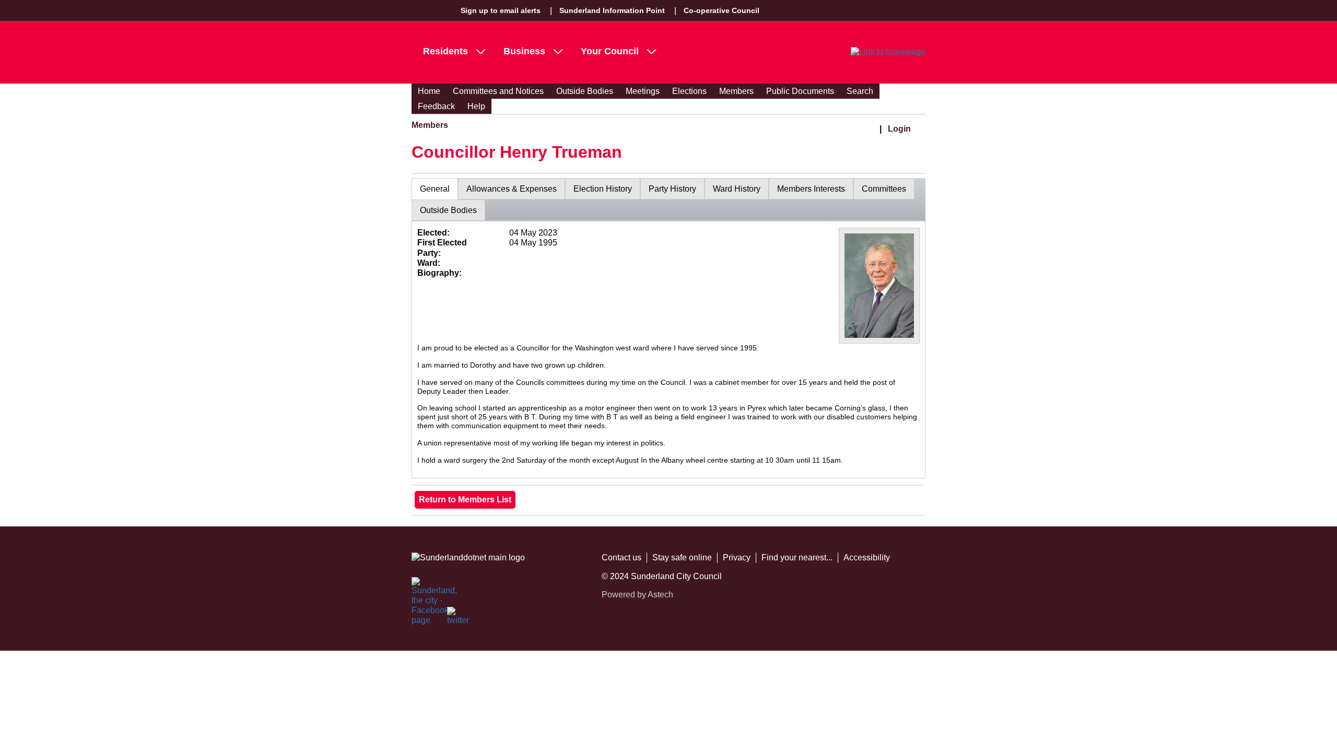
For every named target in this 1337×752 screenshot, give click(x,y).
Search (860, 91)
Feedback (436, 106)
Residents (445, 51)
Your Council (610, 51)
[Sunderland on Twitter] (458, 618)
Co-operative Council (721, 10)
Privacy (736, 557)
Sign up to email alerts (501, 10)
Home (429, 91)
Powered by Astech (637, 594)
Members (736, 91)
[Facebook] (423, 588)
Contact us (621, 557)
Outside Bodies (584, 91)
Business (524, 51)
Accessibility (866, 557)
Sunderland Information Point (612, 10)
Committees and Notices (498, 91)
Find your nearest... (796, 557)
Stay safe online (682, 557)
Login (899, 128)
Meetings (643, 91)
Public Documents (800, 91)
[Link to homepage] (888, 52)
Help (476, 106)
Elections (689, 91)
